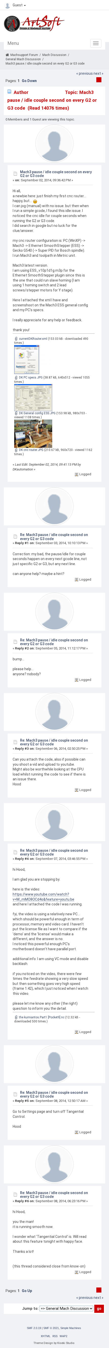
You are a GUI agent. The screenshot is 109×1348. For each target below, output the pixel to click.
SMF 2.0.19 (34, 1328)
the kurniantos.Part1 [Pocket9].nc (41, 1017)
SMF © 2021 (51, 1328)
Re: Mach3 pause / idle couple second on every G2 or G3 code (54, 537)
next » (98, 73)
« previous (84, 73)
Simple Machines (70, 1328)
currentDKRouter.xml (32, 339)
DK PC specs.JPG (30, 377)
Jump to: (30, 1308)
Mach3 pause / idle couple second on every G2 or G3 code (56, 174)
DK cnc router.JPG (30, 450)
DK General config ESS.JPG (37, 413)
